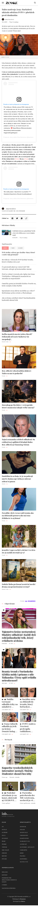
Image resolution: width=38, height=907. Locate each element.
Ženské (4, 844)
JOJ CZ (3, 835)
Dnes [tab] (5, 248)
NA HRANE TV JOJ (25, 841)
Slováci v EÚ (24, 862)
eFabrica (23, 901)
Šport (3, 841)
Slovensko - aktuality (27, 847)
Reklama (5, 872)
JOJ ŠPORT (4, 832)
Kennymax (23, 899)
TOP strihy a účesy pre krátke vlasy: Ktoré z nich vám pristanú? (18, 253)
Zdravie (4, 853)
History (4, 856)
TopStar (4, 847)
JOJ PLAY (4, 829)
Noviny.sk (23, 826)
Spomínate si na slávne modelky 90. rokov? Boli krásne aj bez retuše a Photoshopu (18, 292)
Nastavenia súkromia (8, 888)
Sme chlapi (5, 850)
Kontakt (4, 875)
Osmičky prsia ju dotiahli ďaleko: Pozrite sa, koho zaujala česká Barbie (19, 284)
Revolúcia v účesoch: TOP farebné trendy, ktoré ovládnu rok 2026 (17, 261)
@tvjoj (26, 159)
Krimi (21, 853)
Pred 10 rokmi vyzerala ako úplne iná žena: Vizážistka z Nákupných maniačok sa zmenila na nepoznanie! (18, 276)
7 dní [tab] (12, 248)
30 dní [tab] (20, 248)
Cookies (4, 885)
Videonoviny (24, 835)
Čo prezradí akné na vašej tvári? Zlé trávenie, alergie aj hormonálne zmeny (17, 268)
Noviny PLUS (24, 832)
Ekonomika (23, 859)
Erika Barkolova (21, 137)
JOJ (3, 826)
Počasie (4, 859)
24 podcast (23, 844)
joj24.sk (22, 829)
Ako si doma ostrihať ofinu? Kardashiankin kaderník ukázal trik (18, 299)
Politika (22, 856)
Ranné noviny (24, 838)
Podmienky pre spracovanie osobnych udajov (9, 880)
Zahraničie (23, 850)
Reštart (17, 159)
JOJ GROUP (5, 838)
